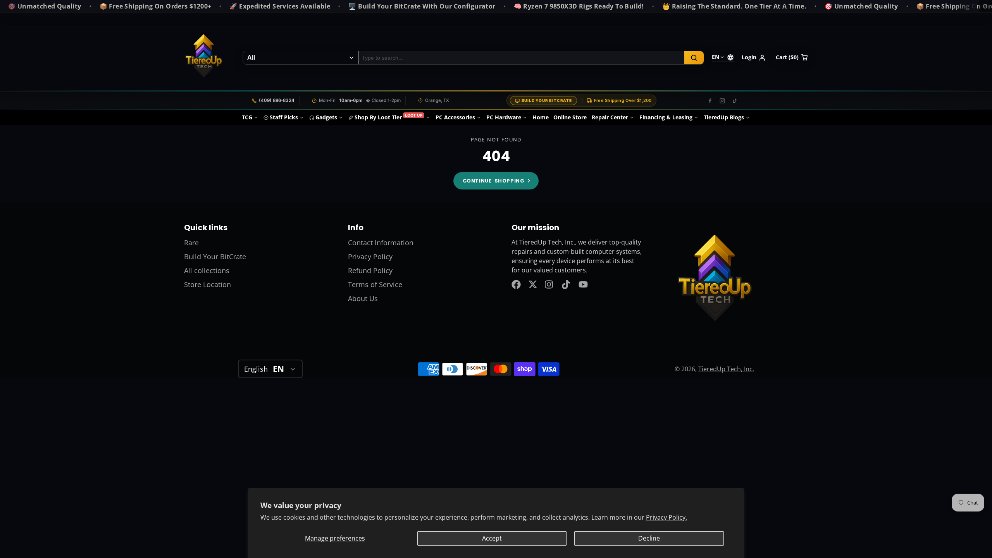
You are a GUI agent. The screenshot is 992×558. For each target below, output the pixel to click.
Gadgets (326, 117)
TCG (247, 117)
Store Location (207, 284)
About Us (363, 298)
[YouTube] (583, 284)
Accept (492, 538)
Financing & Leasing (665, 117)
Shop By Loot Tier (388, 117)
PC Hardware (503, 117)
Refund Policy (370, 270)
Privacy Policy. (666, 517)
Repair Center (610, 117)
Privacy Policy (370, 256)
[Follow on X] (532, 284)
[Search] (694, 57)
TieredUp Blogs (724, 117)
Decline (649, 538)
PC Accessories (455, 117)
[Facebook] (709, 100)
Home (540, 117)
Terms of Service (375, 284)
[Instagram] (722, 100)
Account (754, 57)
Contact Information (380, 242)
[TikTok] (734, 100)
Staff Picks (284, 117)
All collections (206, 270)
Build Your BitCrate (547, 100)
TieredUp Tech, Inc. (726, 369)
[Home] (203, 58)
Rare (191, 242)
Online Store (570, 117)
